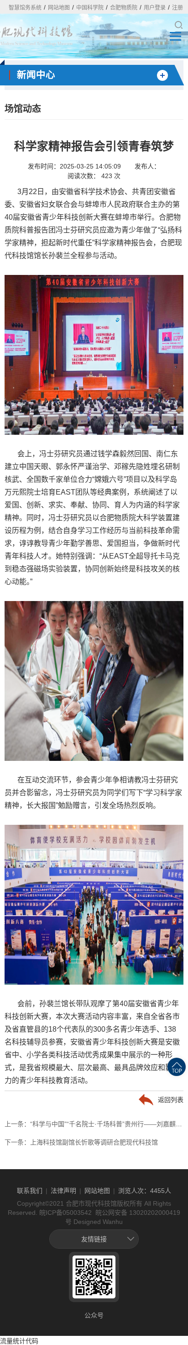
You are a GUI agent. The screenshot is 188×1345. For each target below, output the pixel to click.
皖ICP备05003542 (65, 1212)
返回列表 (170, 1099)
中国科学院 (90, 8)
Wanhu (113, 1221)
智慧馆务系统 (25, 8)
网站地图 (59, 8)
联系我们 (29, 1190)
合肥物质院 (123, 8)
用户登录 (155, 8)
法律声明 (63, 1190)
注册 (177, 8)
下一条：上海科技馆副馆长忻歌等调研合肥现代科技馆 (81, 1142)
